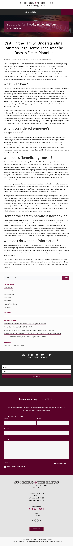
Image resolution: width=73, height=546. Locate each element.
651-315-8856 (30, 12)
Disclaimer (7, 462)
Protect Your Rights (10, 304)
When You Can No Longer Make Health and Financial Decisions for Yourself (29, 330)
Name (6, 419)
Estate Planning (9, 294)
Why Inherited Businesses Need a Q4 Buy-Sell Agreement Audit (25, 324)
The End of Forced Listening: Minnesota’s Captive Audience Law (25, 337)
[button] (67, 12)
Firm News (7, 301)
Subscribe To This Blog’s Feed (14, 345)
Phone (39, 419)
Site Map (21, 541)
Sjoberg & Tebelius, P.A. (20, 59)
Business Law (8, 288)
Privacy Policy (29, 541)
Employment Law (45, 59)
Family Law (7, 297)
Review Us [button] (36, 529)
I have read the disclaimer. (16, 467)
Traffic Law (7, 307)
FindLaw (59, 541)
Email (6, 429)
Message (7, 439)
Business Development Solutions (45, 541)
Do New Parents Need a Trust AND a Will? (18, 327)
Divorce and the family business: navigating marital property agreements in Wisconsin (32, 334)
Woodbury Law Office (36, 500)
